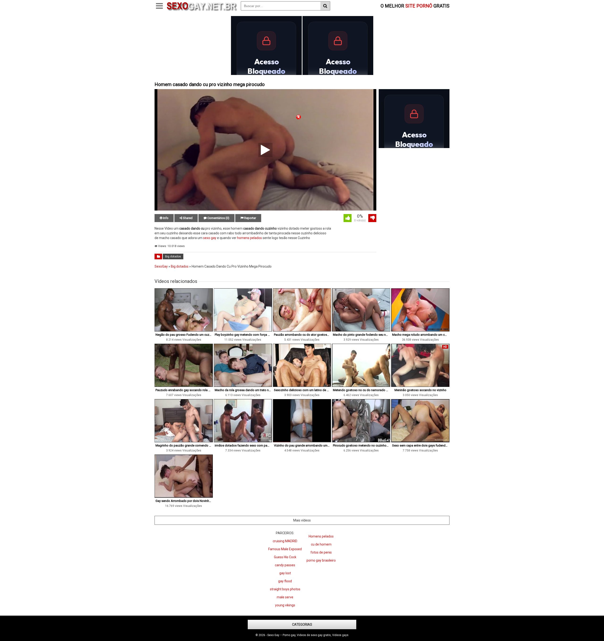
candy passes (285, 565)
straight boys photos (285, 589)
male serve (285, 597)
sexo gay (209, 238)
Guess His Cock (285, 557)
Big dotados (173, 256)
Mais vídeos (302, 520)
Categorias (302, 624)
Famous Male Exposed (285, 549)
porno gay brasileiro (321, 560)
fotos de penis (321, 552)
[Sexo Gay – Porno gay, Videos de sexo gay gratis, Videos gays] (201, 10)
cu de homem (321, 544)
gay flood (285, 581)
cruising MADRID (285, 541)
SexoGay (161, 266)
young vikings (285, 605)
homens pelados (249, 238)
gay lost (285, 573)
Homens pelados (321, 536)
